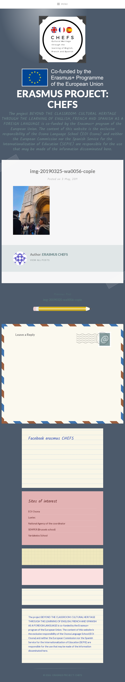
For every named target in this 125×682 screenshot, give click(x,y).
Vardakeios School (38, 535)
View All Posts (40, 260)
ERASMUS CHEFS (55, 254)
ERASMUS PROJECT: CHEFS (63, 99)
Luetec (31, 517)
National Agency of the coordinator (46, 523)
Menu (64, 4)
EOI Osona (34, 511)
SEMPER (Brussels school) (42, 529)
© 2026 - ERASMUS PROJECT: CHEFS (62, 675)
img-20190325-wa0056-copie (62, 297)
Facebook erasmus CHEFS (51, 438)
